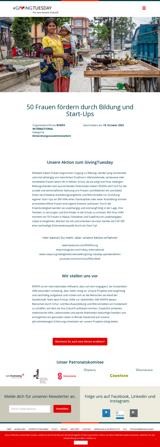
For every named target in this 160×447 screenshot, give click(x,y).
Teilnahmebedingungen (141, 429)
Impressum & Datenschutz (107, 429)
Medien (64, 429)
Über (9, 429)
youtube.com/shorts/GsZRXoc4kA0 (80, 258)
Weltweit (74, 429)
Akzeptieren (81, 442)
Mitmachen (19, 429)
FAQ (125, 429)
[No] (156, 439)
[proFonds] (41, 376)
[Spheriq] (93, 376)
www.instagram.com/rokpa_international (80, 249)
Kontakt (86, 429)
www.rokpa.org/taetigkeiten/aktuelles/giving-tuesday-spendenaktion (80, 254)
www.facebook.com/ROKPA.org (80, 245)
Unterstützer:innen (38, 429)
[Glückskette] (66, 376)
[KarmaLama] (145, 376)
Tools (54, 429)
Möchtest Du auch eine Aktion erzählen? (80, 341)
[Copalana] (119, 376)
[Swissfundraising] (14, 376)
